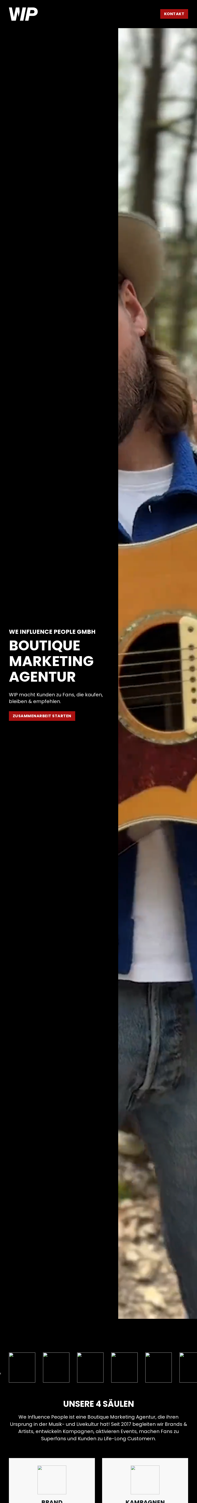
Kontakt (174, 14)
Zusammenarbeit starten (42, 716)
